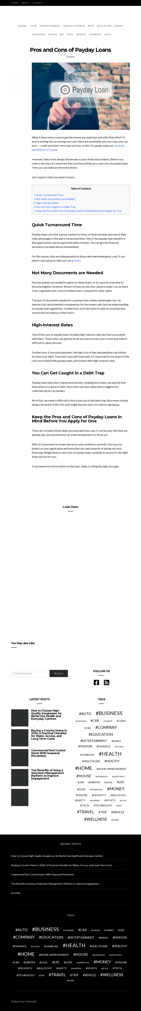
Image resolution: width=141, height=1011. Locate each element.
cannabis (81, 721)
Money (119, 26)
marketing (97, 789)
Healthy (113, 761)
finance (104, 746)
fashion (86, 746)
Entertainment (50, 26)
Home (14, 3)
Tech (70, 34)
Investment (119, 776)
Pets (91, 26)
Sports (81, 34)
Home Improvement (112, 768)
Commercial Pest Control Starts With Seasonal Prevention (48, 753)
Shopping (38, 34)
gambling (88, 754)
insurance (102, 776)
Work (116, 820)
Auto (107, 34)
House (85, 776)
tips (120, 805)
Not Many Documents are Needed (54, 198)
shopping (95, 800)
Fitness (119, 747)
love (82, 789)
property (99, 795)
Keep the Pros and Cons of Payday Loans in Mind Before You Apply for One (78, 210)
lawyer (95, 782)
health (111, 754)
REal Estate (119, 795)
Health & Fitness (74, 26)
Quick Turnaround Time (48, 195)
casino (122, 721)
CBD (88, 728)
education (102, 734)
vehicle (118, 812)
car (96, 721)
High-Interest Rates (46, 202)
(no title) (15, 892)
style (124, 800)
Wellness (97, 819)
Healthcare (92, 761)
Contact (37, 3)
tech (85, 805)
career (108, 721)
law (81, 782)
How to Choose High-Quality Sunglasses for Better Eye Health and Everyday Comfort (46, 714)
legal (109, 782)
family (117, 741)
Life (121, 782)
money (117, 788)
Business (110, 713)
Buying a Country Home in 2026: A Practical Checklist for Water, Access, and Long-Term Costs (49, 734)
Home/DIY (95, 34)
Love (33, 26)
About (25, 3)
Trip (103, 812)
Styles (52, 34)
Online (82, 795)
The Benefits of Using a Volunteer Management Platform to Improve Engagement (47, 774)
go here (76, 260)
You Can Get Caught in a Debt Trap (55, 206)
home (85, 768)
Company (107, 727)
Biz (62, 34)
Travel (22, 26)
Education (104, 26)
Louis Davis (70, 507)
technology (103, 805)
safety (80, 800)
